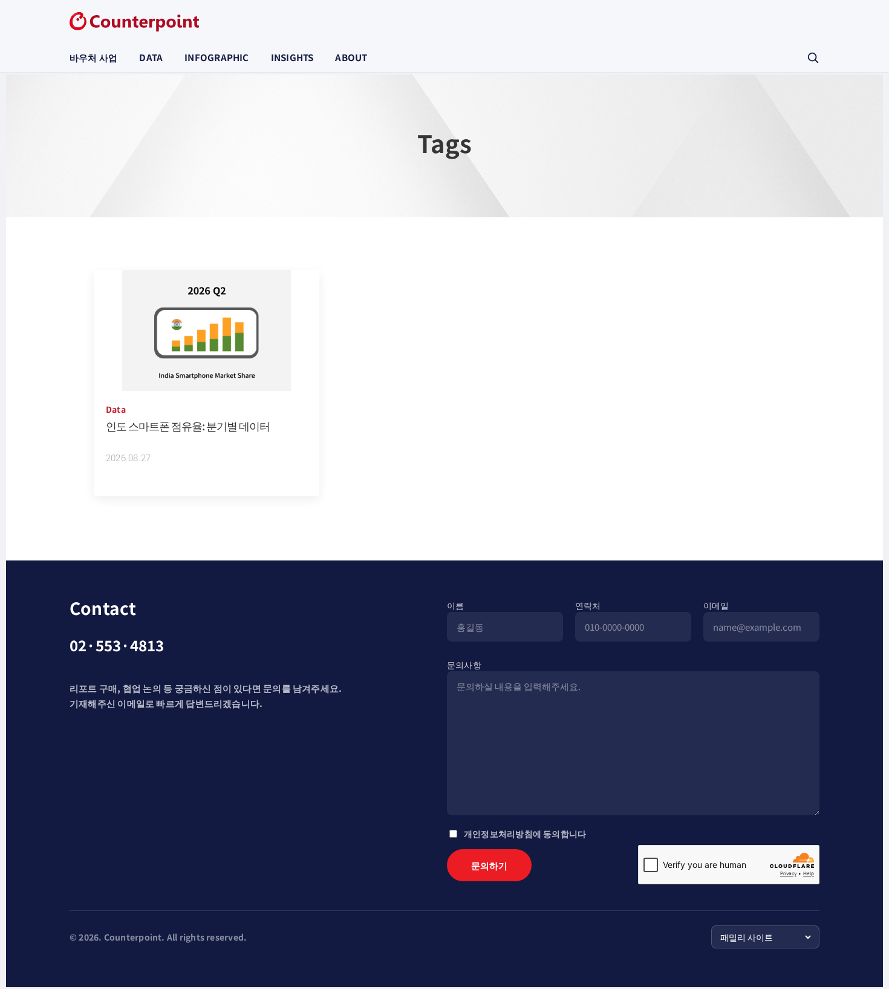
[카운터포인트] (134, 21)
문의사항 (464, 665)
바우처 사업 (93, 57)
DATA (151, 57)
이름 (455, 605)
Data (116, 409)
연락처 (588, 605)
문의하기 (489, 865)
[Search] (812, 57)
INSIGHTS (292, 57)
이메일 (716, 605)
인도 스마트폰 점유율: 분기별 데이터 (188, 425)
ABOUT (351, 57)
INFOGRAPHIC (216, 57)
